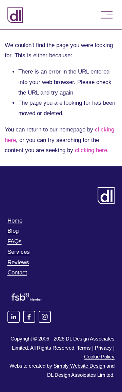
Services (18, 252)
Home (14, 221)
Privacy (103, 348)
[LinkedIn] (13, 317)
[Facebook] (29, 317)
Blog (13, 231)
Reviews (18, 262)
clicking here (91, 150)
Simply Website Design (79, 366)
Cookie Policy (99, 356)
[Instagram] (45, 317)
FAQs (14, 241)
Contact (17, 272)
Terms (84, 348)
